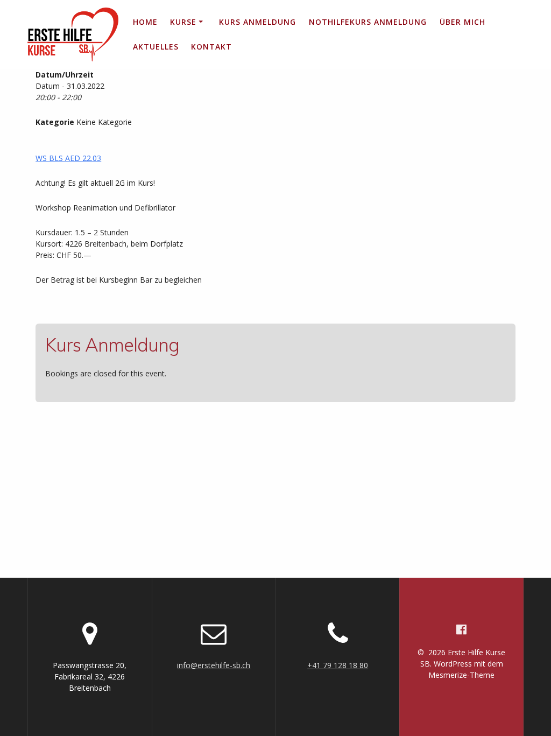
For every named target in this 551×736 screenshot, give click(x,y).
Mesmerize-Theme (461, 675)
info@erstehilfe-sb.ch (213, 665)
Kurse (183, 22)
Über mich (462, 22)
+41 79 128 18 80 (337, 665)
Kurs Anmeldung (257, 22)
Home (145, 22)
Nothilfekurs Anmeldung (368, 22)
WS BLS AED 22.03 (68, 158)
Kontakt (211, 46)
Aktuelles (156, 46)
